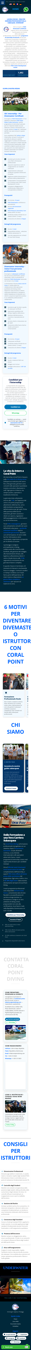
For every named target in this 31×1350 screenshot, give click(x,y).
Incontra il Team (15, 919)
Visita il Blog (10, 1125)
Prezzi (15, 1319)
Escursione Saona (15, 1324)
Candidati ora (15, 407)
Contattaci (15, 1326)
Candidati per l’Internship (15, 915)
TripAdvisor (23, 1334)
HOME (15, 9)
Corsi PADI (16, 1321)
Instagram (11, 1338)
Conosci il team (11, 788)
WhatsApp (15, 413)
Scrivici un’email (13, 1019)
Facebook (22, 1338)
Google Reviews (10, 1334)
